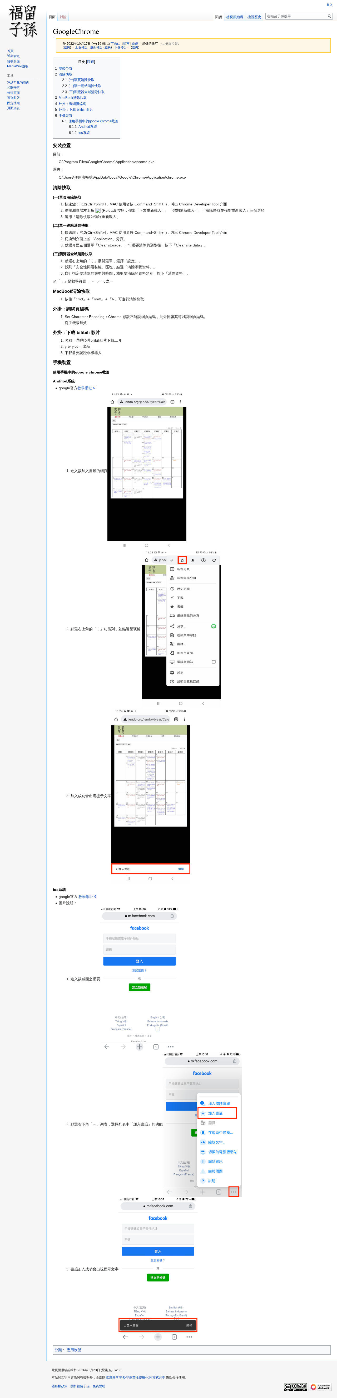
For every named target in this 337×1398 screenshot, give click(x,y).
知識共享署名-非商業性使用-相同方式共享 (135, 1377)
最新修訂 (96, 47)
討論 (63, 17)
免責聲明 (99, 1386)
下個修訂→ (122, 47)
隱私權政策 (59, 1386)
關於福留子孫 (80, 1386)
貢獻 (135, 43)
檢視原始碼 (234, 17)
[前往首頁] (23, 21)
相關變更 (13, 87)
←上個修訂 (80, 47)
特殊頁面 (13, 93)
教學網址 (84, 388)
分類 (58, 1350)
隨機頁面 (13, 61)
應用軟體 (74, 1350)
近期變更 (13, 56)
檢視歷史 (254, 17)
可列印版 (13, 98)
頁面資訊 (13, 108)
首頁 (10, 51)
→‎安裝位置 (170, 43)
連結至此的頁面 (18, 82)
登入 (329, 5)
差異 (67, 47)
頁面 (52, 17)
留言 (126, 43)
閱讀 (218, 17)
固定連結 (13, 103)
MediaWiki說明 (17, 66)
